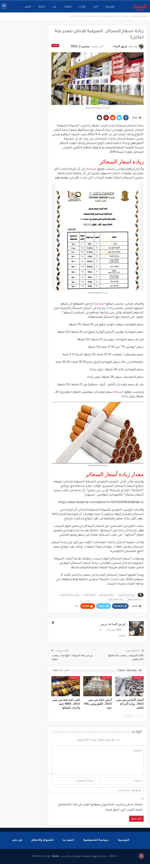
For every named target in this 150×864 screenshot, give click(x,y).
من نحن (17, 840)
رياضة (42, 6)
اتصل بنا (68, 840)
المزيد (28, 6)
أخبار (95, 6)
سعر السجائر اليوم (116, 599)
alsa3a (55, 856)
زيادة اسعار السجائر (134, 599)
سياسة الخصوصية (96, 840)
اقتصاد (67, 6)
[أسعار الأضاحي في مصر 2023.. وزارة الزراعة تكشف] (129, 686)
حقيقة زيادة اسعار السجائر (69, 595)
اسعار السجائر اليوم (106, 595)
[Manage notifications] (141, 856)
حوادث (82, 6)
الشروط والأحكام (42, 840)
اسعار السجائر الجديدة (126, 595)
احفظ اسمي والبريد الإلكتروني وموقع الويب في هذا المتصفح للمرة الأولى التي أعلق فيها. (100, 807)
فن (54, 6)
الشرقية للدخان (89, 595)
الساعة (91, 169)
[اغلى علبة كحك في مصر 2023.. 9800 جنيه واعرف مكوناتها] (65, 686)
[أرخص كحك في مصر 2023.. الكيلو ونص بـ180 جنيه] (97, 686)
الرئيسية (110, 6)
